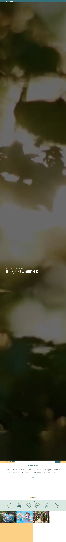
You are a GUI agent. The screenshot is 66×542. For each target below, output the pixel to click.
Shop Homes (37, 1)
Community (45, 1)
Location (51, 1)
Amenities (23, 1)
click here (41, 475)
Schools (30, 1)
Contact (57, 1)
